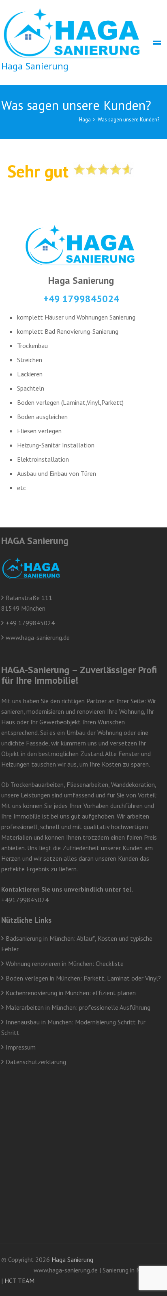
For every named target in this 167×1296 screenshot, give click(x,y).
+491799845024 (25, 900)
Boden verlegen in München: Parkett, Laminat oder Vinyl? (83, 978)
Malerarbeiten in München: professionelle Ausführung (78, 1007)
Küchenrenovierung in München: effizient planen (71, 993)
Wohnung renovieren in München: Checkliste (65, 963)
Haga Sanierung (35, 66)
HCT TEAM (19, 1281)
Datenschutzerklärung (36, 1062)
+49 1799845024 (81, 298)
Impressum (21, 1047)
